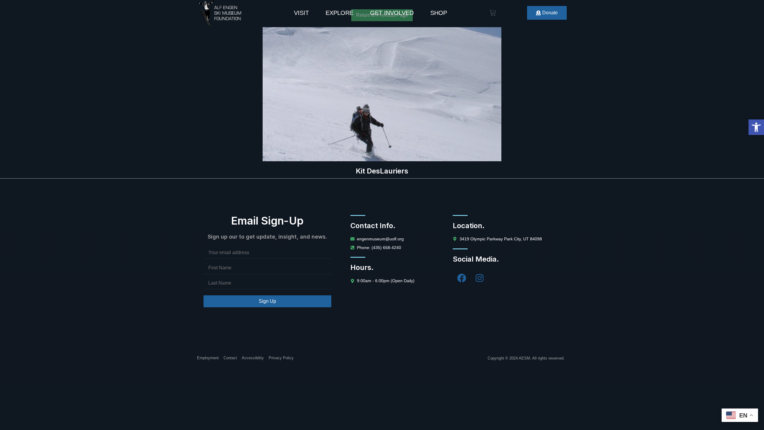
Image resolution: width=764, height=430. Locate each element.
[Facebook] (462, 278)
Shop (438, 13)
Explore (339, 13)
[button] (756, 127)
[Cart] (492, 13)
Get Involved (392, 13)
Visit (301, 13)
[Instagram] (480, 278)
